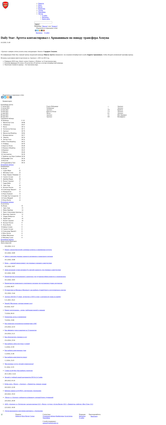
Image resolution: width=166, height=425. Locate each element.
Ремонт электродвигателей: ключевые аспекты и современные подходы (28, 249)
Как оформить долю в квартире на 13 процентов (21, 330)
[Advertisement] (23, 46)
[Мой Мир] (42, 30)
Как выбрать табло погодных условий (17, 344)
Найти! (37, 24)
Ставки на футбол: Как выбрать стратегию (19, 370)
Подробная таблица (7, 164)
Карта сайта (46, 19)
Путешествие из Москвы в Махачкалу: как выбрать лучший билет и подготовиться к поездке (35, 290)
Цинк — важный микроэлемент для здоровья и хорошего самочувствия (28, 263)
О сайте (44, 15)
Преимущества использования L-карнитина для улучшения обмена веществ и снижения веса (35, 276)
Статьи (32, 416)
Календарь (41, 8)
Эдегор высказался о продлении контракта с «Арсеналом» (24, 411)
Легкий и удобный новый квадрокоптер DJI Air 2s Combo (23, 377)
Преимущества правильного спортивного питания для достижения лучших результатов (33, 283)
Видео (40, 7)
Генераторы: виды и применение (15, 317)
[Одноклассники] (40, 30)
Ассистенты (68, 416)
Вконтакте (94, 416)
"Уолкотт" (54, 26)
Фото (40, 5)
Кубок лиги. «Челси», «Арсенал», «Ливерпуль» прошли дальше (25, 384)
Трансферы (42, 12)
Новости (18, 416)
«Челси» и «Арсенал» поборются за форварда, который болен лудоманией (29, 397)
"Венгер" (45, 26)
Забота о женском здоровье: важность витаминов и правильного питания (29, 256)
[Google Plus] (44, 30)
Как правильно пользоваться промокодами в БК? (21, 323)
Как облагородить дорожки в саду (16, 337)
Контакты (45, 17)
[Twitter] (38, 30)
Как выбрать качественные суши (15, 350)
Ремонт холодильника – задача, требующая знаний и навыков (25, 310)
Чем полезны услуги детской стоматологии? (19, 364)
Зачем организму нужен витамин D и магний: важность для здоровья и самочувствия (33, 270)
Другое (40, 14)
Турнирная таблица (49, 416)
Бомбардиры (60, 416)
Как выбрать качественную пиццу (16, 357)
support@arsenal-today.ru (50, 423)
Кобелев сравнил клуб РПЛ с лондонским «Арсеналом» (23, 391)
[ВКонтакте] (36, 30)
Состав (40, 10)
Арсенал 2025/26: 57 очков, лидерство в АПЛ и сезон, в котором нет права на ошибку (33, 297)
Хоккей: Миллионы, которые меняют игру (19, 303)
